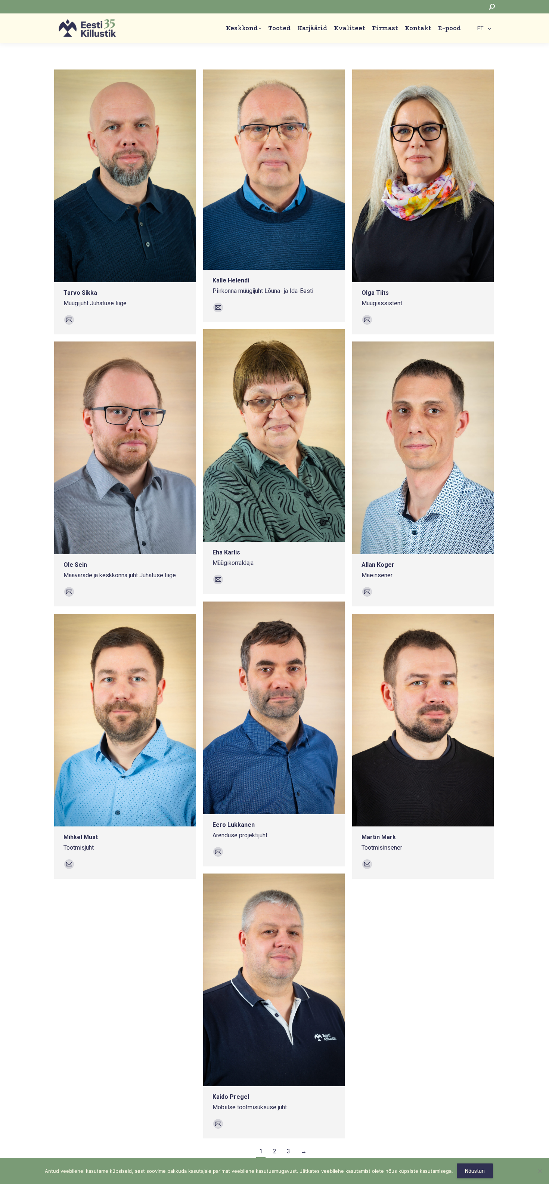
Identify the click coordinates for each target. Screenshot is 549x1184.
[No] (539, 1171)
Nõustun (475, 1171)
